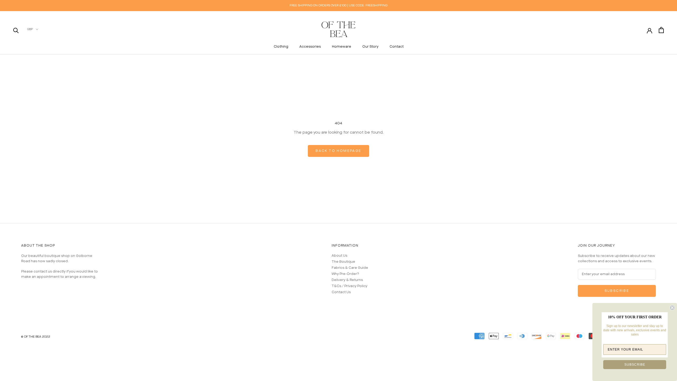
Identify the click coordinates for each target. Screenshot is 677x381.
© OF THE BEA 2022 (35, 336)
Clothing (281, 47)
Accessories (310, 47)
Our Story (370, 47)
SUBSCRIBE (634, 364)
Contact (397, 47)
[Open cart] (661, 30)
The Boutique (343, 262)
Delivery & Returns (347, 280)
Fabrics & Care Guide (350, 268)
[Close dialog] (672, 307)
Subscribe (617, 291)
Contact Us (341, 292)
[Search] (16, 30)
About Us (339, 256)
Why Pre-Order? (345, 274)
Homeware (341, 47)
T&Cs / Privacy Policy (349, 286)
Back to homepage (338, 151)
